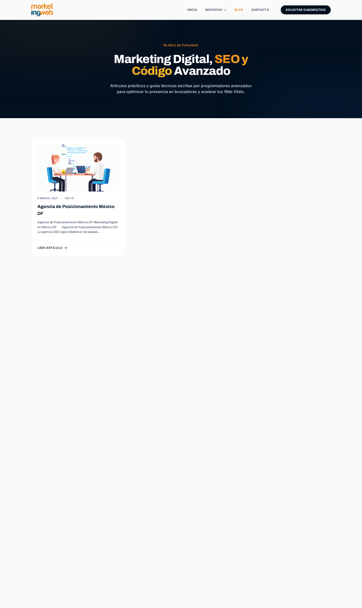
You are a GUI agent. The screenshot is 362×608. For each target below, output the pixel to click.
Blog (238, 10)
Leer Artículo (50, 248)
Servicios (213, 10)
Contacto (260, 10)
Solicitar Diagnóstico (306, 10)
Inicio (192, 10)
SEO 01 (69, 198)
